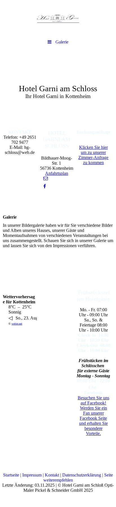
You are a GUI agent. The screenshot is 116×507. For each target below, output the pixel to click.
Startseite (11, 475)
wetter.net (17, 323)
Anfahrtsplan (56, 173)
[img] (58, 18)
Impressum (32, 475)
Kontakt (52, 475)
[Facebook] (44, 186)
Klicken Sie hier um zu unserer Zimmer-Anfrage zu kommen (93, 155)
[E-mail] (45, 178)
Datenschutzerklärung (81, 475)
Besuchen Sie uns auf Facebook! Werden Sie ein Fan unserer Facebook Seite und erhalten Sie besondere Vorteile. (93, 415)
